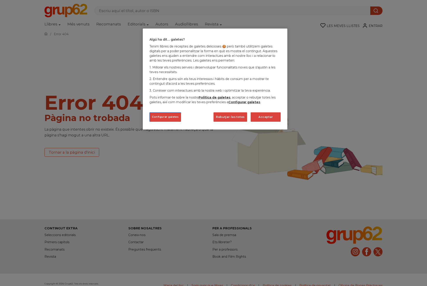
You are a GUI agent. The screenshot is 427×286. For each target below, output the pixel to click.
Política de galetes (214, 97)
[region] (215, 79)
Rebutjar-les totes (230, 117)
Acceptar (265, 117)
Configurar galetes (165, 116)
